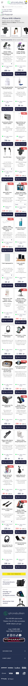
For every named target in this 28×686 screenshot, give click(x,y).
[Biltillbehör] (5, 30)
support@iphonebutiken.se (14, 631)
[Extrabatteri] (16, 30)
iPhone (2, 15)
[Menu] (2, 2)
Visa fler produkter (14, 574)
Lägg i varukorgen (8, 74)
